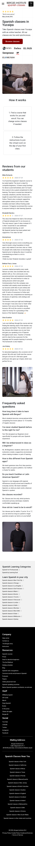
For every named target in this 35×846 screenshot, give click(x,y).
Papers (4, 679)
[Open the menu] (3, 3)
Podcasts (5, 676)
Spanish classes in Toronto (10, 597)
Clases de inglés (7, 711)
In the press (5, 708)
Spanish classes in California (17, 765)
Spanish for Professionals (10, 570)
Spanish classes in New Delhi (11, 611)
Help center (5, 638)
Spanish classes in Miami (10, 591)
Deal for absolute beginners (10, 659)
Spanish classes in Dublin (10, 605)
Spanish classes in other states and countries (17, 818)
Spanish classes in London (10, 602)
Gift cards (5, 697)
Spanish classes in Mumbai (10, 608)
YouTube (5, 722)
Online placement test (9, 682)
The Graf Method (7, 662)
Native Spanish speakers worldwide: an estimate (17, 687)
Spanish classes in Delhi (17, 807)
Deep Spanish (6, 703)
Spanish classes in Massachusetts (17, 779)
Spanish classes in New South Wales (17, 814)
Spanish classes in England (17, 793)
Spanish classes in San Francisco (12, 588)
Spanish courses (7, 654)
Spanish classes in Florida (17, 776)
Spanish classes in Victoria (17, 811)
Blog (3, 668)
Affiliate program (7, 695)
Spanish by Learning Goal (10, 572)
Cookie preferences (27, 833)
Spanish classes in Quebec (17, 790)
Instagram (5, 730)
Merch (4, 700)
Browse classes (13, 41)
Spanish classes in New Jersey (17, 783)
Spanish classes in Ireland (17, 800)
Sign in (31, 4)
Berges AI (5, 714)
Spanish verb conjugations (10, 670)
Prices (4, 657)
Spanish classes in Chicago (10, 583)
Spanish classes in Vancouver (11, 599)
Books (4, 706)
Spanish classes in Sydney (10, 619)
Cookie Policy (16, 833)
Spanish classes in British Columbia (17, 786)
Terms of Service (18, 835)
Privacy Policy (6, 833)
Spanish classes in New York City (12, 580)
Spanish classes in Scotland (17, 797)
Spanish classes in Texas (17, 772)
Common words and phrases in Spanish (14, 673)
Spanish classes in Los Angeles (12, 586)
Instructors (5, 646)
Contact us (5, 641)
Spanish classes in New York (17, 761)
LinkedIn (4, 724)
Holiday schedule (7, 665)
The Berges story (7, 643)
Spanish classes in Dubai (10, 613)
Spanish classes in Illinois (17, 768)
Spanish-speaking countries (10, 684)
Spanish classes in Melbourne (11, 616)
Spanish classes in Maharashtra (17, 804)
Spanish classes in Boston (10, 594)
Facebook (5, 733)
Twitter (4, 727)
